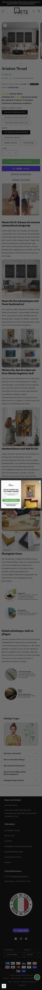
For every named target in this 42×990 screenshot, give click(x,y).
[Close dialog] (40, 482)
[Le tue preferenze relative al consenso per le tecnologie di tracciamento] (4, 986)
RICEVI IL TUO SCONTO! (11, 500)
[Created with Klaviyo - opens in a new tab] (21, 509)
